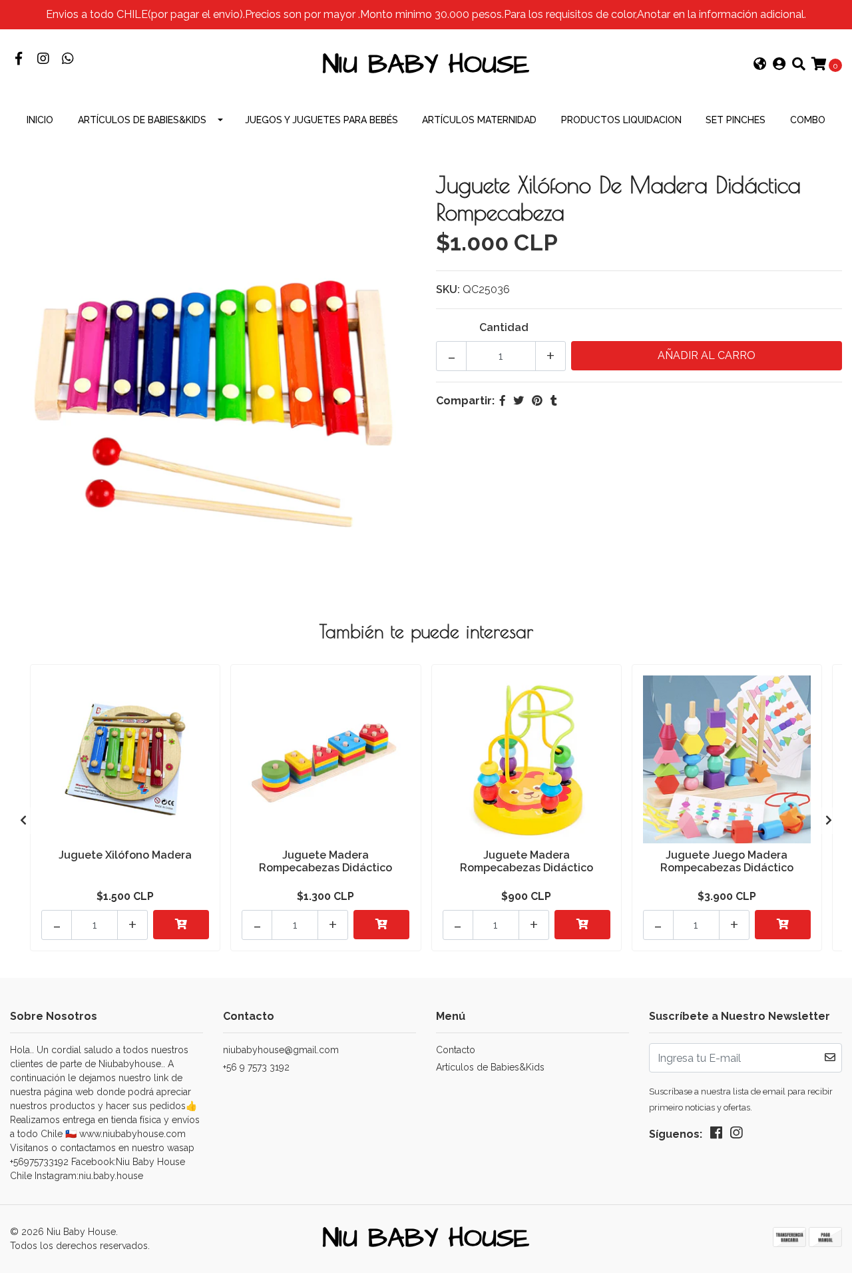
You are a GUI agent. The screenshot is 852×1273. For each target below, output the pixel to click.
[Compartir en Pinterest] (537, 400)
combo (807, 120)
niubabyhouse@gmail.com (281, 1050)
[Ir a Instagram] (43, 59)
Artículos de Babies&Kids (142, 120)
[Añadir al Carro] (181, 924)
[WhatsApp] (67, 59)
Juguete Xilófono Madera (125, 855)
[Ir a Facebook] (18, 59)
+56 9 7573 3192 (256, 1067)
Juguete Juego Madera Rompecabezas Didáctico (726, 861)
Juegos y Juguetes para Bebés (321, 120)
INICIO (40, 120)
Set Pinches (735, 120)
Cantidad (504, 327)
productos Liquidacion (621, 120)
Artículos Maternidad (479, 120)
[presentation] (23, 820)
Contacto (455, 1050)
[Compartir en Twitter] (518, 400)
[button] (760, 65)
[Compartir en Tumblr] (553, 400)
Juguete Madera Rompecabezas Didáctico (325, 861)
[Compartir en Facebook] (502, 400)
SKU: (448, 289)
